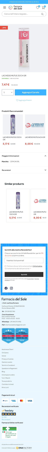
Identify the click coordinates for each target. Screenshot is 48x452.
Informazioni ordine (8, 375)
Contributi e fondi (8, 384)
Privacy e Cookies (7, 359)
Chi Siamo (5, 353)
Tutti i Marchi (6, 378)
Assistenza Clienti (7, 349)
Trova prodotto (7, 381)
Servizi (4, 356)
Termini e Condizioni (8, 365)
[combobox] (24, 14)
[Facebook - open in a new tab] (6, 289)
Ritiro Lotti (5, 387)
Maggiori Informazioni (10, 156)
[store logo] (21, 7)
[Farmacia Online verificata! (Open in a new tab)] (9, 438)
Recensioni (6, 170)
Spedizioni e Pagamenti (9, 368)
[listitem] (18, 205)
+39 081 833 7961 (9, 311)
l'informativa (37, 266)
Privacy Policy (30, 278)
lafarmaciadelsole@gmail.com (15, 325)
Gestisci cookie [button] (7, 362)
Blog (3, 371)
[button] (43, 14)
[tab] (24, 155)
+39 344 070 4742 (15, 322)
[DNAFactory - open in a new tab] (24, 448)
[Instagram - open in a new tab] (10, 289)
